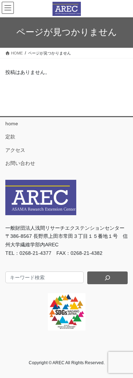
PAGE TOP (122, 360)
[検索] (107, 277)
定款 (10, 136)
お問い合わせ (20, 163)
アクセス (15, 150)
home (11, 123)
